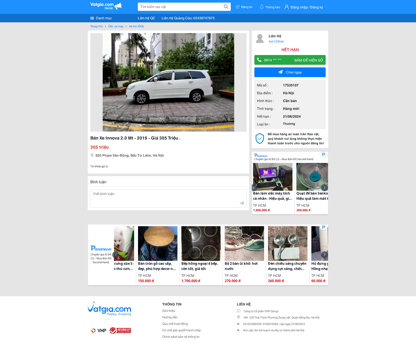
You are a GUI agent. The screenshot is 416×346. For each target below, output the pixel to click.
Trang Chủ (96, 26)
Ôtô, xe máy (115, 26)
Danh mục (103, 17)
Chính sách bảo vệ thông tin (181, 336)
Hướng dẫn (170, 317)
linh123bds (276, 41)
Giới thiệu (168, 310)
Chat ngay (294, 71)
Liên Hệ (275, 35)
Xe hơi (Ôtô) (136, 26)
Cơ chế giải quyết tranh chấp (181, 330)
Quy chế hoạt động (175, 323)
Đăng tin (246, 7)
